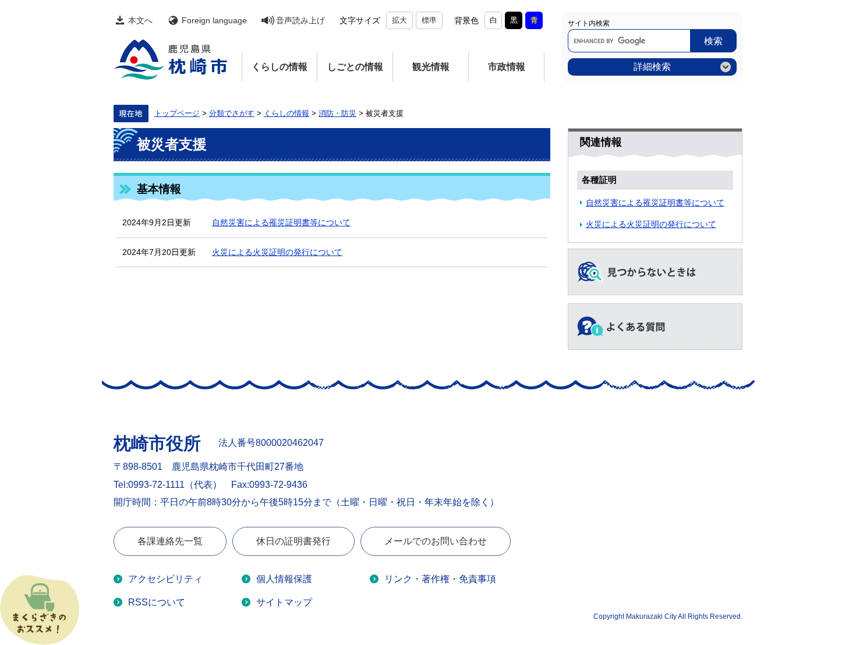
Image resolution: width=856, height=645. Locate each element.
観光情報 (431, 67)
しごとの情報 (355, 67)
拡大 (399, 20)
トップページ (177, 113)
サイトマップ (284, 602)
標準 (429, 20)
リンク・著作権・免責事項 (440, 579)
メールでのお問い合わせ (435, 541)
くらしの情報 (279, 67)
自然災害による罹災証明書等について (281, 222)
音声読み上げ (300, 20)
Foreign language (214, 20)
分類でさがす (231, 113)
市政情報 (506, 67)
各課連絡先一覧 (170, 541)
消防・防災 (337, 113)
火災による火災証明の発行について (277, 252)
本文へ (140, 20)
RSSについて (156, 602)
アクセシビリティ (165, 579)
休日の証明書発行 (293, 541)
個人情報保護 (284, 579)
